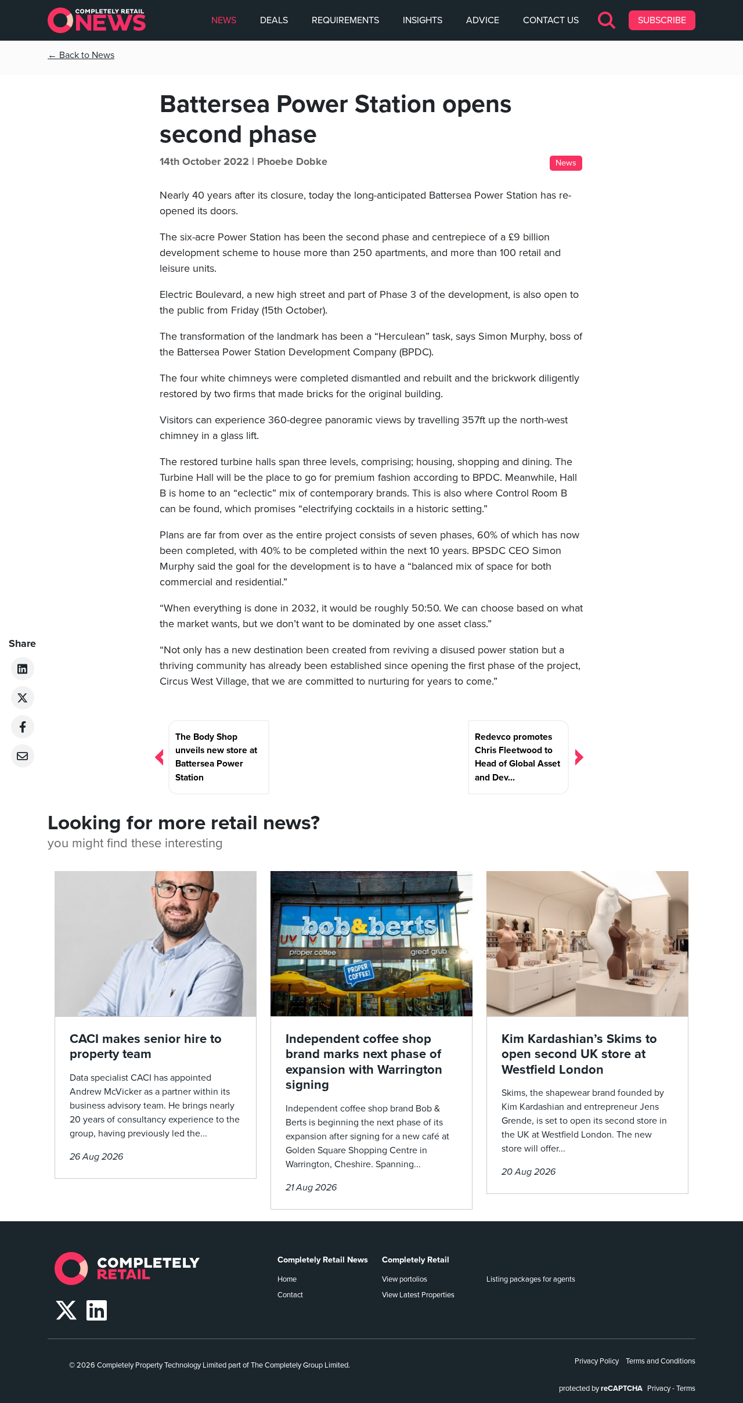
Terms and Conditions (660, 1361)
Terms (685, 1388)
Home (287, 1279)
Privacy (658, 1388)
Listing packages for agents (530, 1279)
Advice (482, 20)
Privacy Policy (597, 1361)
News (223, 20)
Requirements (345, 20)
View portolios (404, 1279)
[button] (607, 20)
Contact (290, 1295)
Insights (422, 20)
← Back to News (81, 55)
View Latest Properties (418, 1295)
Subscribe (662, 20)
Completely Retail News (322, 1260)
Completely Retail (415, 1260)
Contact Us (551, 20)
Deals (274, 20)
